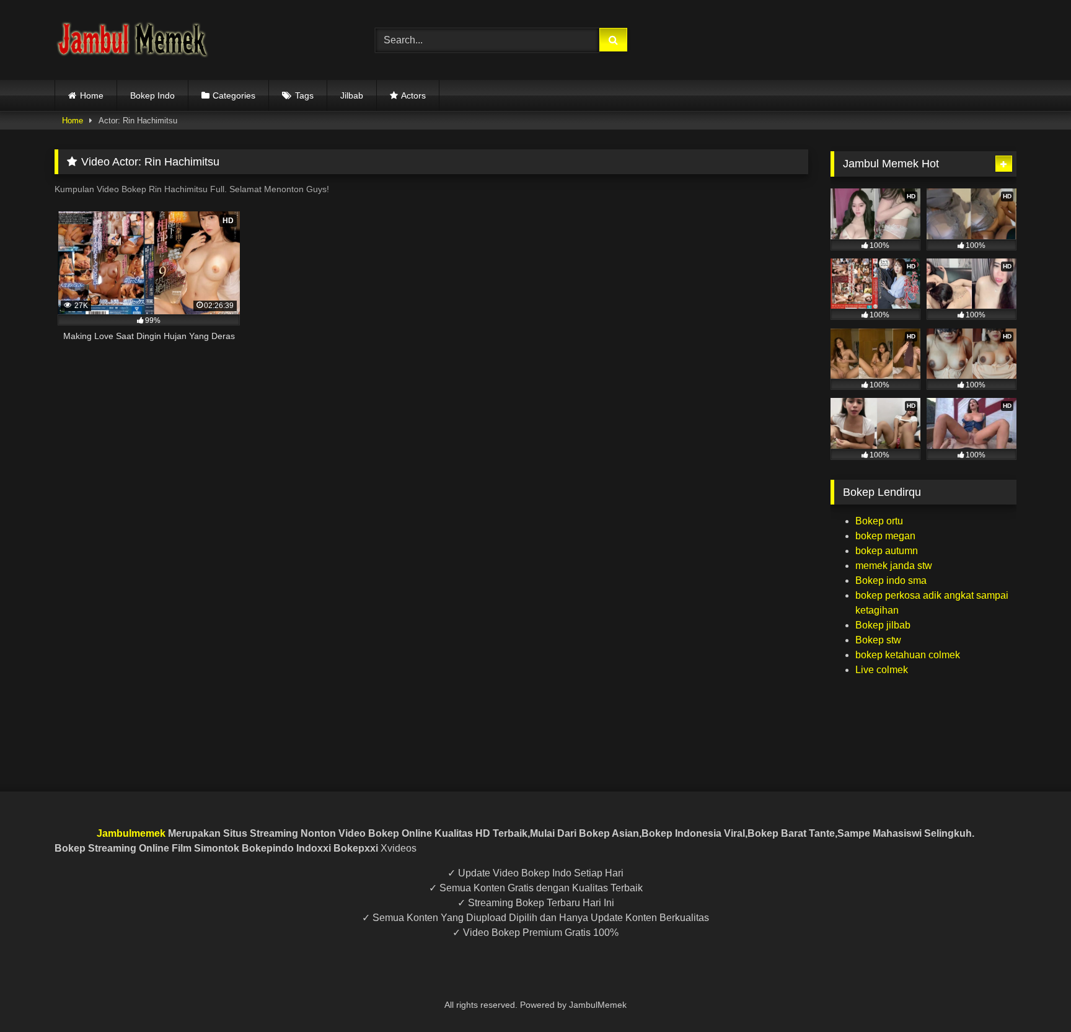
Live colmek (881, 669)
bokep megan (885, 536)
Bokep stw (878, 640)
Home (92, 95)
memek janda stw (893, 565)
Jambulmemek (131, 833)
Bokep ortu (879, 521)
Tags (304, 95)
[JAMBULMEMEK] (132, 40)
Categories (234, 95)
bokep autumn (886, 550)
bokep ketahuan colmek (907, 655)
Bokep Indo (152, 95)
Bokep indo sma (891, 580)
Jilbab (351, 95)
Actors (413, 95)
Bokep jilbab (882, 625)
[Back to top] (1032, 995)
